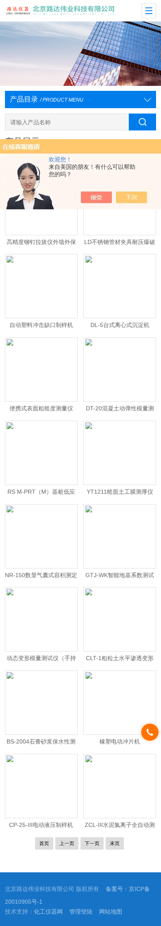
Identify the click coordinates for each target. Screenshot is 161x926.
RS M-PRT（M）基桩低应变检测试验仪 (41, 494)
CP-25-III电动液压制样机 (41, 825)
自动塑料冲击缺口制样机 (41, 325)
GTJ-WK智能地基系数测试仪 (119, 577)
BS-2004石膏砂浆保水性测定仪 (41, 743)
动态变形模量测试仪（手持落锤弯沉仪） (41, 660)
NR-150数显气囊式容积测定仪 (41, 577)
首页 (44, 843)
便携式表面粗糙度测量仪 (41, 408)
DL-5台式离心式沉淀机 (119, 325)
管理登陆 (80, 912)
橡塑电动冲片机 (119, 742)
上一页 (66, 843)
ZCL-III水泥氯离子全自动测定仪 (120, 827)
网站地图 (110, 912)
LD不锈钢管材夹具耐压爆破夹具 (119, 244)
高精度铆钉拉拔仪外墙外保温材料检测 (41, 244)
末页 (115, 843)
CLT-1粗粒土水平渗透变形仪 (120, 660)
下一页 (92, 843)
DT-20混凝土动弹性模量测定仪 (120, 410)
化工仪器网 (48, 912)
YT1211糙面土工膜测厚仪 (120, 492)
